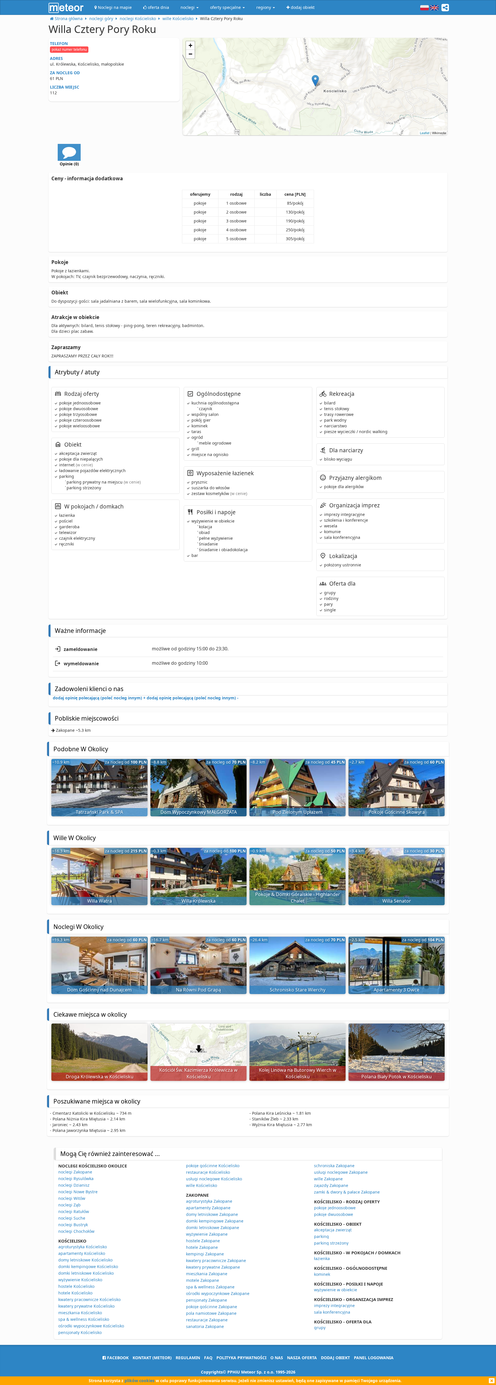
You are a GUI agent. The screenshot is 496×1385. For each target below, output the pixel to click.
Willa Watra (99, 901)
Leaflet (424, 132)
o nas (276, 1357)
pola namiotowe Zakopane (211, 1313)
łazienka (322, 1258)
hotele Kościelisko (75, 1293)
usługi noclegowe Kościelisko (214, 1178)
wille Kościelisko (201, 1185)
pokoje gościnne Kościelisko (212, 1165)
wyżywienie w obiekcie (335, 1289)
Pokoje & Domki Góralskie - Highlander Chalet (297, 897)
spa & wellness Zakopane (210, 1287)
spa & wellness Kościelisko (83, 1319)
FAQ (208, 1357)
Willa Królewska (198, 901)
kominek (322, 1274)
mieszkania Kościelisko (80, 1312)
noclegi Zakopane (75, 1172)
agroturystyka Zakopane (209, 1201)
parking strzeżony (331, 1243)
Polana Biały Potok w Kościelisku (396, 1076)
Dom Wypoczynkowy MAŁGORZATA (198, 812)
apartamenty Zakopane (208, 1207)
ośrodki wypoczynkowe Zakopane (217, 1293)
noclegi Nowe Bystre (78, 1191)
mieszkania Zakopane (206, 1273)
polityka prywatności (241, 1357)
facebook (117, 1357)
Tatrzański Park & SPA (99, 812)
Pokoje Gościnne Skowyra (397, 812)
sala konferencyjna (332, 1312)
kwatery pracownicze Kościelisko (89, 1299)
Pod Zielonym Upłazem (298, 812)
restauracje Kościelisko (208, 1172)
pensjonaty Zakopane (206, 1300)
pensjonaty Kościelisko (80, 1332)
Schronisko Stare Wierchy (298, 990)
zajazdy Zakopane (331, 1185)
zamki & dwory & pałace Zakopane (347, 1192)
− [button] (190, 54)
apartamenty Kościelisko (81, 1253)
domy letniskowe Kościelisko (85, 1260)
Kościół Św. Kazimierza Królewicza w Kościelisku (198, 1073)
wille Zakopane (328, 1178)
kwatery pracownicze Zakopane (216, 1260)
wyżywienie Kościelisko (80, 1279)
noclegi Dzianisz (74, 1185)
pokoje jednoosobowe (335, 1207)
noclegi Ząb (69, 1205)
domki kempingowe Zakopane (214, 1221)
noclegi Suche (71, 1218)
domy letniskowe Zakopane (212, 1214)
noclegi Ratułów (73, 1211)
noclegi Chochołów (76, 1231)
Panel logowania (374, 1357)
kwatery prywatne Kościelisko (86, 1306)
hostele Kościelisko (76, 1286)
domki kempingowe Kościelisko (88, 1266)
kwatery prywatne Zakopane (213, 1267)
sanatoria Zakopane (205, 1326)
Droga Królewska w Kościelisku (99, 1076)
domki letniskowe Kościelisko (86, 1273)
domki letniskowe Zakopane (212, 1227)
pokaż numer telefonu (69, 49)
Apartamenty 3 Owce (396, 990)
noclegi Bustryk (73, 1224)
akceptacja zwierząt (333, 1230)
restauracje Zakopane (207, 1320)
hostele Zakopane (203, 1240)
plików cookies (139, 1380)
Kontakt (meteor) (152, 1357)
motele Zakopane (202, 1280)
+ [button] (190, 45)
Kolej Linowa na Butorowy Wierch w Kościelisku (297, 1073)
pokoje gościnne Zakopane (211, 1306)
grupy (320, 1327)
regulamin (188, 1357)
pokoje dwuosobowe (333, 1214)
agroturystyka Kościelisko (82, 1246)
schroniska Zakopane (334, 1165)
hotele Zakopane (202, 1247)
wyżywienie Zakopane (207, 1234)
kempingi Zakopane (205, 1254)
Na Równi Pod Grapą (198, 990)
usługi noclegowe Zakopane (341, 1172)
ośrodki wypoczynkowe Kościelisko (91, 1326)
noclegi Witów (71, 1198)
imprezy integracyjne (334, 1305)
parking (321, 1236)
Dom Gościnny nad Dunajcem (99, 990)
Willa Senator (396, 901)
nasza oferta (302, 1357)
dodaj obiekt (335, 1357)
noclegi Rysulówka (76, 1178)
